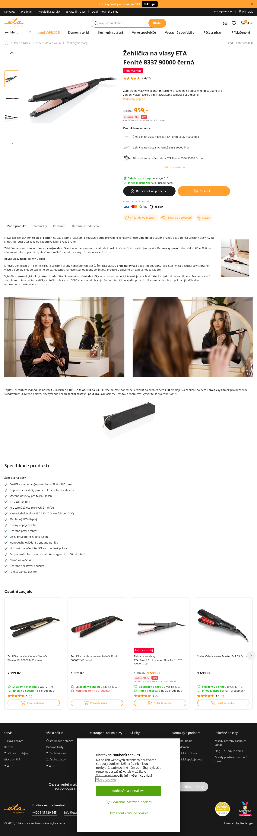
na (45, 690)
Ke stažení (59, 226)
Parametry (40, 226)
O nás (8, 733)
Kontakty (9, 11)
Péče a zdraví (22, 43)
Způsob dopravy (56, 753)
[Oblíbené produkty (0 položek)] (234, 23)
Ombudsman (180, 747)
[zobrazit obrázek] (11, 53)
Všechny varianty (175, 167)
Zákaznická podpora (185, 753)
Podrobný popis (133, 99)
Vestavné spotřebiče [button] (179, 32)
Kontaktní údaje (182, 741)
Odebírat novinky (191, 787)
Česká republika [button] (220, 11)
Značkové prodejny (16, 753)
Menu (14, 32)
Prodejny (26, 11)
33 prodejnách (163, 183)
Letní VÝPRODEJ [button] (49, 32)
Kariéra (9, 747)
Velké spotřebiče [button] (144, 32)
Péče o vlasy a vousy (48, 43)
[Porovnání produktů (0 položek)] (225, 23)
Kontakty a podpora (186, 733)
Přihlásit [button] (247, 11)
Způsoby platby (56, 759)
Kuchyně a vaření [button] (110, 32)
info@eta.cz (72, 812)
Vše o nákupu (55, 733)
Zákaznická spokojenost (187, 759)
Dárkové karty (54, 747)
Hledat (157, 23)
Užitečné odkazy (226, 733)
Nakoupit (150, 4)
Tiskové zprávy (13, 741)
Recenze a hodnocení (86, 226)
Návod (206, 218)
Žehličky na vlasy (76, 43)
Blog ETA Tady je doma (228, 751)
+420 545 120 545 (44, 812)
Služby (135, 733)
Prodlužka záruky (49, 11)
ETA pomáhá (12, 759)
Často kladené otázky (59, 741)
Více (6, 765)
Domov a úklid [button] (78, 32)
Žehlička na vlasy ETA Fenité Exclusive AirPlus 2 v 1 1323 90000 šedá (158, 660)
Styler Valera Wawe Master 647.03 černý (222, 656)
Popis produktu (17, 226)
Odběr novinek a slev (105, 11)
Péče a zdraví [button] (213, 32)
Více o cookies (106, 779)
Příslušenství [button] (241, 32)
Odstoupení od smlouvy (105, 733)
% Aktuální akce (76, 11)
